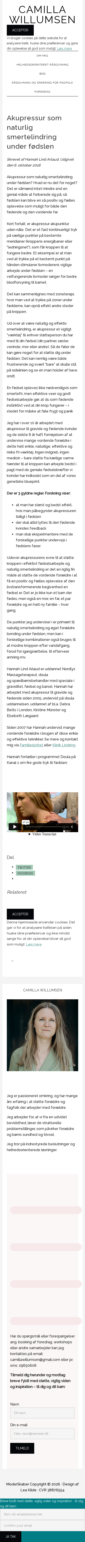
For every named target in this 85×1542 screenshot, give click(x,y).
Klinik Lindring (63, 745)
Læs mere (64, 48)
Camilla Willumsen (42, 15)
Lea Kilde (28, 1490)
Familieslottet (32, 745)
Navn (14, 1404)
